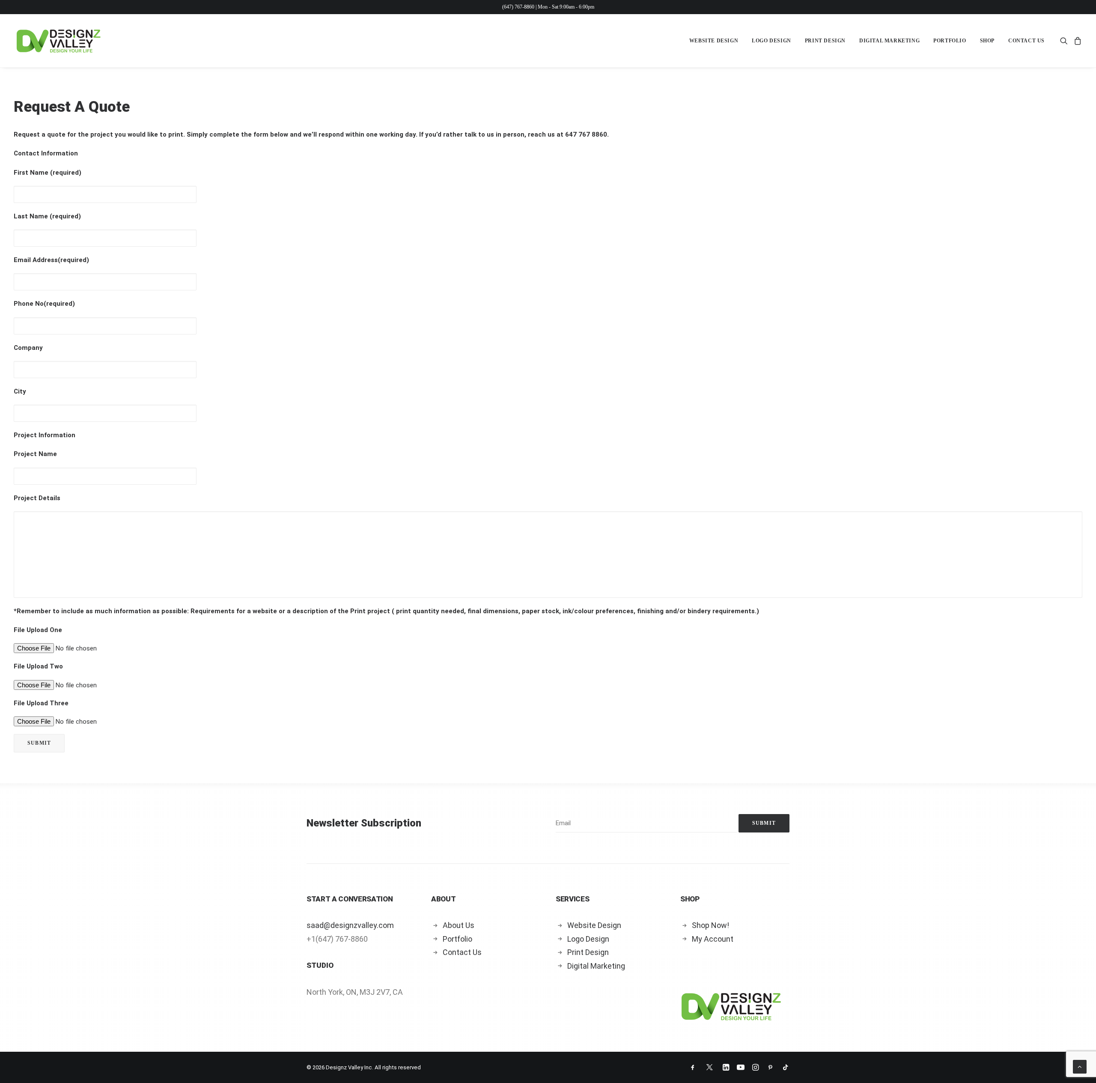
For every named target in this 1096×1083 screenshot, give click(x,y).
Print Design (825, 41)
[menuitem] (713, 40)
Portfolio (949, 41)
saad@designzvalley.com (350, 925)
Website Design (713, 41)
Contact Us (1026, 41)
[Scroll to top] (1080, 1066)
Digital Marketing (889, 41)
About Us (458, 925)
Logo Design (771, 41)
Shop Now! (710, 925)
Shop (987, 41)
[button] (1065, 40)
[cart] (1076, 40)
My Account (712, 938)
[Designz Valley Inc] (59, 41)
